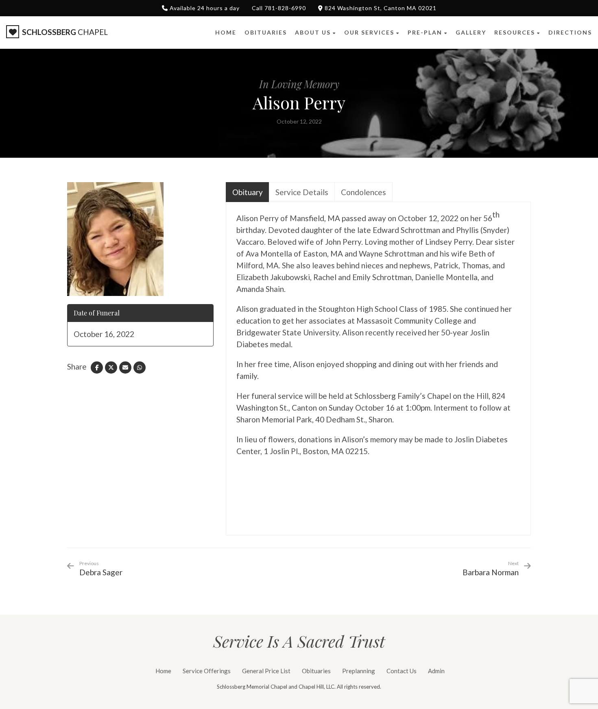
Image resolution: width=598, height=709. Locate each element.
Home (163, 670)
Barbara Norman (491, 572)
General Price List (266, 670)
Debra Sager (100, 568)
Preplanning (358, 670)
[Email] (125, 367)
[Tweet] (111, 367)
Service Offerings (207, 670)
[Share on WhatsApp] (139, 367)
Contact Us (401, 670)
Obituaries (316, 670)
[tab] (247, 192)
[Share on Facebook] (97, 367)
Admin (436, 670)
